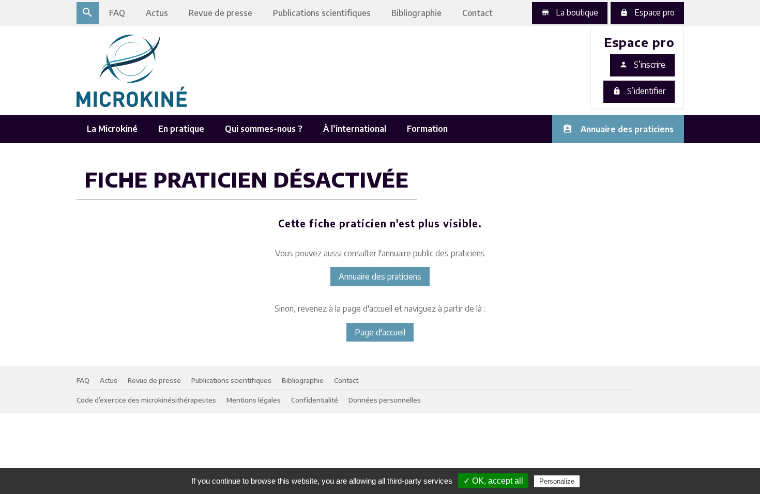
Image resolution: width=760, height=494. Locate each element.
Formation (427, 129)
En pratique (181, 129)
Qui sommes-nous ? (263, 129)
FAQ (117, 13)
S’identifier (639, 91)
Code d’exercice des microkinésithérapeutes (146, 399)
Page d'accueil (380, 332)
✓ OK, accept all (493, 480)
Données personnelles (384, 399)
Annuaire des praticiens (627, 129)
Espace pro (647, 12)
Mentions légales (253, 399)
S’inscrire (642, 64)
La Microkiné (112, 129)
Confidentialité (314, 399)
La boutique (569, 12)
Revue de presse (220, 13)
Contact (477, 13)
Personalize (556, 481)
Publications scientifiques (322, 13)
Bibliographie (416, 13)
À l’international (354, 129)
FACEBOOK (572, 100)
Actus (157, 13)
